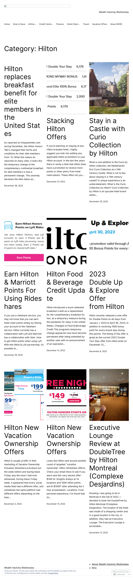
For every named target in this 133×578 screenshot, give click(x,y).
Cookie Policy (53, 573)
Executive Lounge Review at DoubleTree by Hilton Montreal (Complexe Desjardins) (107, 455)
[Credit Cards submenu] (52, 24)
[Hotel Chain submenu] (79, 24)
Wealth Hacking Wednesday (114, 12)
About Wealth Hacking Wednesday (110, 564)
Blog (94, 567)
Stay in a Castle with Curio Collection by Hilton (107, 137)
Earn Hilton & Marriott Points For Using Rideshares (23, 290)
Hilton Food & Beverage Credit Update (66, 286)
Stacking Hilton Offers (60, 129)
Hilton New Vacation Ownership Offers (22, 439)
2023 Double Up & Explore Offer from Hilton (106, 290)
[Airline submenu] (35, 24)
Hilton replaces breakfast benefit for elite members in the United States (22, 101)
